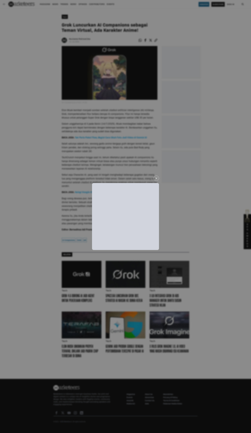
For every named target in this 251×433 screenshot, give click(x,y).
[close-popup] (156, 178)
